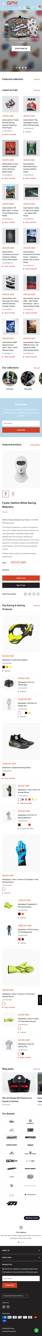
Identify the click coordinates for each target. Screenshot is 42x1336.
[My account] (24, 7)
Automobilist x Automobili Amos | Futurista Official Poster (30, 168)
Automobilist (7, 131)
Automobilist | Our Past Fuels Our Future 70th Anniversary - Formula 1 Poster (10, 302)
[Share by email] (38, 594)
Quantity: (5, 570)
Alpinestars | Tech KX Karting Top (26, 1045)
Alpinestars (7, 663)
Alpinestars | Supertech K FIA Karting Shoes (27, 905)
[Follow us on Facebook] (3, 1306)
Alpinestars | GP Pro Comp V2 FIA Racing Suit (28, 931)
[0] (38, 7)
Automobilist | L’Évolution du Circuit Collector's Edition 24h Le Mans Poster (10, 256)
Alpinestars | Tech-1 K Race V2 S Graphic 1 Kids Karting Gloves (20, 880)
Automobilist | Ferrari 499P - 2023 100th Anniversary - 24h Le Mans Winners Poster (31, 302)
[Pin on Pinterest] (29, 594)
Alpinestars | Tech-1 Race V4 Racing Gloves (29, 791)
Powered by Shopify (9, 1331)
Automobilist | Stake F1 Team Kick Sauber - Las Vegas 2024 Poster (31, 212)
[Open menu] (3, 4)
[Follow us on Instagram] (8, 1306)
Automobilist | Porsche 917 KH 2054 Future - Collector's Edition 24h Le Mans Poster (31, 257)
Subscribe (21, 430)
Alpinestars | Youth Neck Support (15, 660)
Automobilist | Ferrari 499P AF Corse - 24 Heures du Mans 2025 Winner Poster (31, 346)
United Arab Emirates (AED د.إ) (13, 1296)
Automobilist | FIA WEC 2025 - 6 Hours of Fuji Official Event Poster (10, 212)
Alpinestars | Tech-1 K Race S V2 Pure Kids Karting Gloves (18, 995)
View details (35, 445)
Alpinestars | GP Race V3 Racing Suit (27, 704)
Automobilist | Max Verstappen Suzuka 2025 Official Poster (31, 122)
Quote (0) (40, 1000)
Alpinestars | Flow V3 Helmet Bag (26, 683)
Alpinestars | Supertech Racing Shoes (16, 768)
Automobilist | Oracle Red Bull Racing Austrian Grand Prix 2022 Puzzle (10, 124)
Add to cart (21, 578)
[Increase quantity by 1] (25, 570)
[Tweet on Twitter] (34, 594)
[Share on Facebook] (25, 594)
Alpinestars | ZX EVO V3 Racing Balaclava (27, 816)
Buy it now (21, 585)
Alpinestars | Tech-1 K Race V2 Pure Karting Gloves (28, 1020)
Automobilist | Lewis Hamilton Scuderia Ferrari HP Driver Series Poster (10, 168)
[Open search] (20, 7)
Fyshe (4, 512)
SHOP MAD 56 (21, 48)
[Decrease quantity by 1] (13, 570)
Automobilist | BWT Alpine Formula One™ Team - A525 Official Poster (9, 346)
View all (37, 79)
